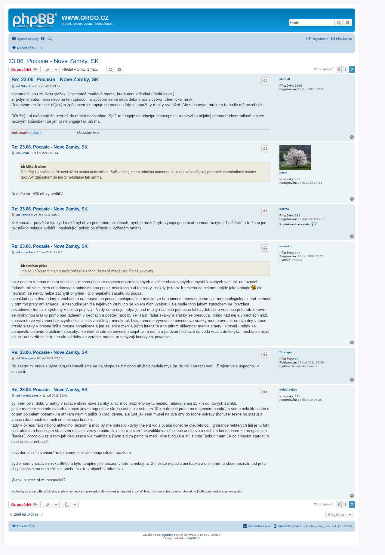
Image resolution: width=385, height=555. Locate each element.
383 (297, 215)
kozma (284, 208)
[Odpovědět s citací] (265, 80)
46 (296, 358)
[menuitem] (46, 38)
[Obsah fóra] (36, 19)
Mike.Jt (284, 79)
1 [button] (345, 69)
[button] (339, 69)
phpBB (166, 534)
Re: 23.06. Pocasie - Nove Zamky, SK (55, 79)
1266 (298, 85)
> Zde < (36, 132)
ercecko (285, 246)
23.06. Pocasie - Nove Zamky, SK (53, 61)
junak (283, 172)
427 (297, 252)
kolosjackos (288, 389)
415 (297, 396)
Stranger (285, 352)
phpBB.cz (193, 538)
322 (297, 179)
